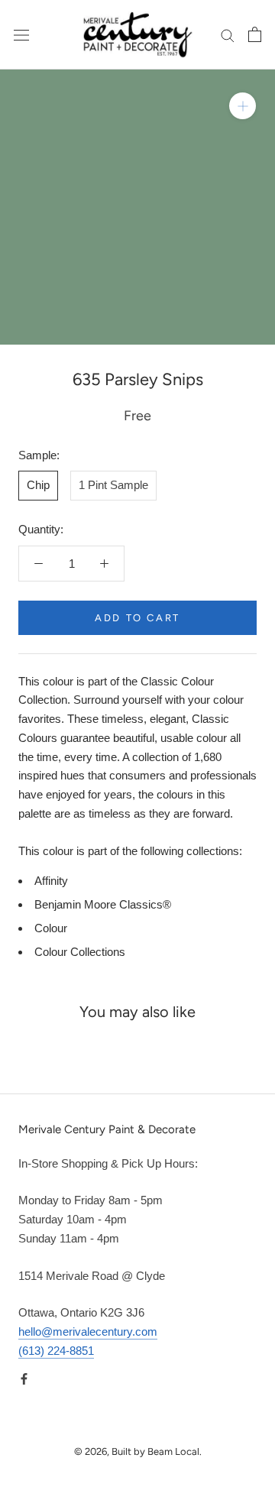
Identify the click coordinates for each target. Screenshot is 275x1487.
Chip (38, 484)
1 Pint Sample (113, 484)
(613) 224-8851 (56, 1350)
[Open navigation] (21, 34)
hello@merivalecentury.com (87, 1331)
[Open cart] (254, 34)
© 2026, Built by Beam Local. (138, 1451)
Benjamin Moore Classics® (102, 904)
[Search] (228, 35)
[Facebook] (24, 1378)
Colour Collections (79, 951)
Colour (50, 928)
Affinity (51, 880)
